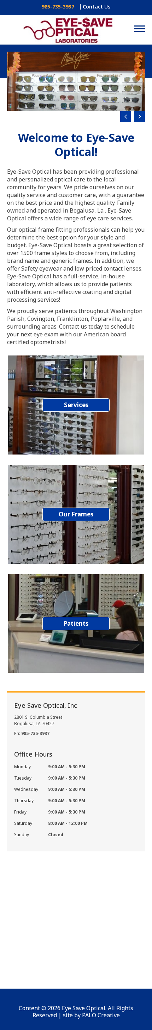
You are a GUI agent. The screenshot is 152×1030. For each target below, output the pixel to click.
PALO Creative (101, 1015)
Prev (125, 116)
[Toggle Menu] (139, 29)
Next (139, 116)
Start (136, 130)
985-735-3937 (58, 7)
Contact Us (96, 6)
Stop (141, 130)
